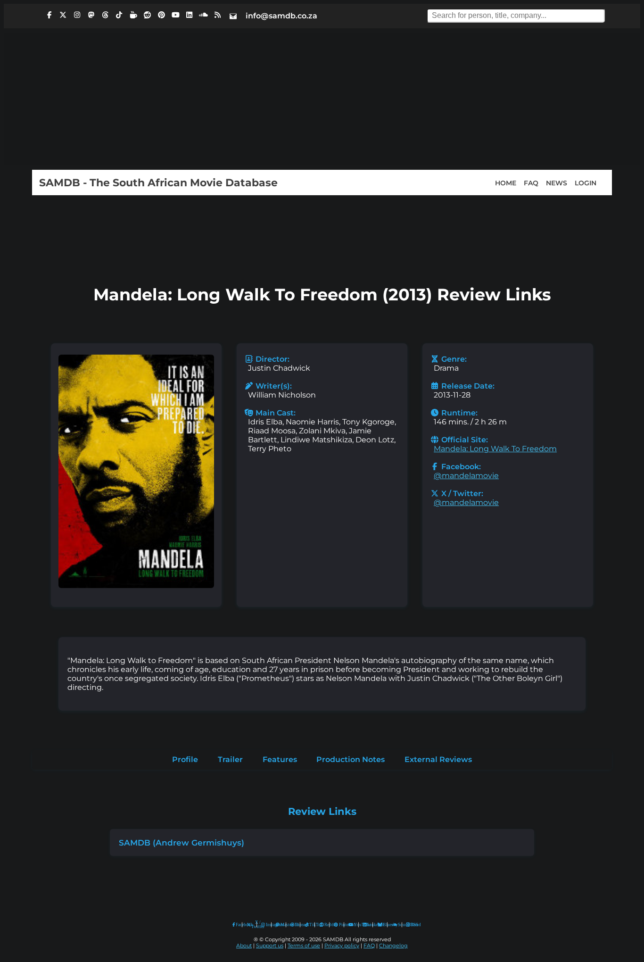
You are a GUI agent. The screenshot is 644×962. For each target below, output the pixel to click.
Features (280, 759)
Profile (185, 759)
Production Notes (350, 759)
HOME (505, 182)
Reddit (324, 925)
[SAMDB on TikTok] (119, 15)
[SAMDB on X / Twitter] (63, 15)
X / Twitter (251, 925)
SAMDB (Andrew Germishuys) (181, 842)
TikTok (309, 925)
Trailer (230, 759)
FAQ (531, 182)
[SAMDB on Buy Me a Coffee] (133, 15)
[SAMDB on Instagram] (77, 15)
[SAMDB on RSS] (217, 15)
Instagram (266, 925)
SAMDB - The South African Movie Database (158, 182)
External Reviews (438, 759)
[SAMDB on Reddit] (147, 15)
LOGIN (585, 182)
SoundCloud (395, 925)
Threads (295, 925)
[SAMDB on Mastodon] (91, 15)
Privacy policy (341, 946)
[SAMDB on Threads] (105, 15)
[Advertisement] (322, 99)
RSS (411, 925)
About (244, 946)
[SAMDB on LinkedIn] (189, 15)
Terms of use (304, 946)
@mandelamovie (466, 475)
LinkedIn (367, 925)
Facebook (237, 925)
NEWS (556, 182)
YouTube (351, 925)
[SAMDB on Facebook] (49, 15)
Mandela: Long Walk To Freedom (495, 448)
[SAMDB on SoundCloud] (203, 15)
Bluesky (380, 925)
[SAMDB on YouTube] (175, 15)
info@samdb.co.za (281, 15)
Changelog (393, 946)
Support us (269, 946)
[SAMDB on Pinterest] (161, 15)
